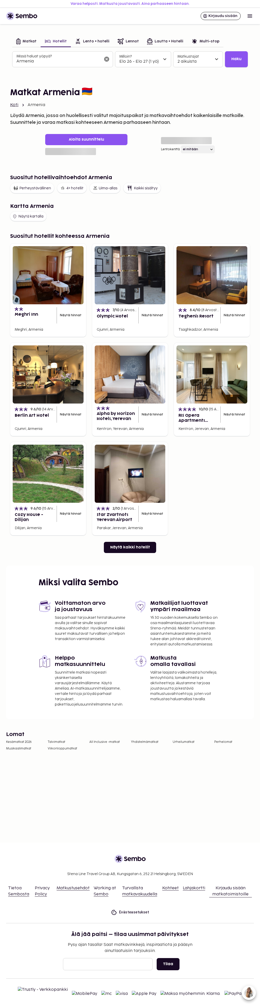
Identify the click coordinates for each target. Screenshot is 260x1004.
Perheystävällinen (35, 188)
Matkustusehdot (73, 888)
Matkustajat (188, 56)
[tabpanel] (130, 59)
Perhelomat (223, 742)
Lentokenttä (170, 149)
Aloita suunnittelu (86, 139)
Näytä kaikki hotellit (130, 547)
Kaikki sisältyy (146, 188)
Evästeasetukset (134, 912)
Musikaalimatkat (18, 748)
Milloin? (125, 56)
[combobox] (59, 61)
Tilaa (168, 964)
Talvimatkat (56, 742)
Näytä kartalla (30, 216)
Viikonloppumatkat (62, 748)
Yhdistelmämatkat (144, 742)
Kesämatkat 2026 (19, 742)
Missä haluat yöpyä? (34, 56)
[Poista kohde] (107, 59)
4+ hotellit (75, 188)
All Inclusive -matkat (104, 742)
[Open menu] (250, 16)
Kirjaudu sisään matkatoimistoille (230, 891)
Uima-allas (108, 188)
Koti (14, 105)
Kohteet (170, 888)
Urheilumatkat (183, 742)
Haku (236, 59)
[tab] (26, 41)
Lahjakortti (194, 888)
